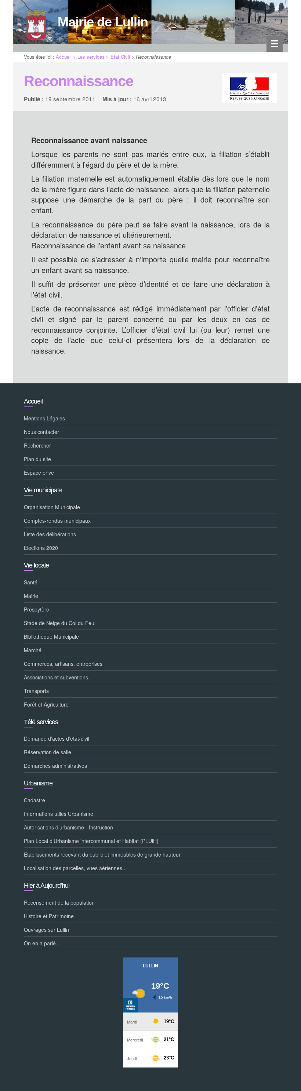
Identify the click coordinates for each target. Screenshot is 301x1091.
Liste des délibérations (50, 534)
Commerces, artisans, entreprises (63, 663)
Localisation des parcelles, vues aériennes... (75, 868)
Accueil (64, 56)
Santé (30, 582)
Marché (32, 650)
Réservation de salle (47, 752)
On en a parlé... (42, 943)
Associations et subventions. (57, 677)
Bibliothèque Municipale (51, 636)
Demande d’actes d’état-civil (56, 738)
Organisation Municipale (52, 507)
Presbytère (36, 609)
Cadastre (34, 800)
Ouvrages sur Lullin (46, 929)
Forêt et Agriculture (46, 704)
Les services (91, 56)
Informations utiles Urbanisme (58, 813)
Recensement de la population (59, 902)
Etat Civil (120, 56)
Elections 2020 (41, 547)
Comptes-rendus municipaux (57, 520)
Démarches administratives (55, 765)
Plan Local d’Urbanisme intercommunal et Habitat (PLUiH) (91, 840)
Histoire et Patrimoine (49, 916)
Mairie (31, 595)
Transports (36, 690)
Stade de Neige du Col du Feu (59, 623)
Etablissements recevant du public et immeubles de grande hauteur (102, 854)
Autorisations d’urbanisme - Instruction (68, 827)
